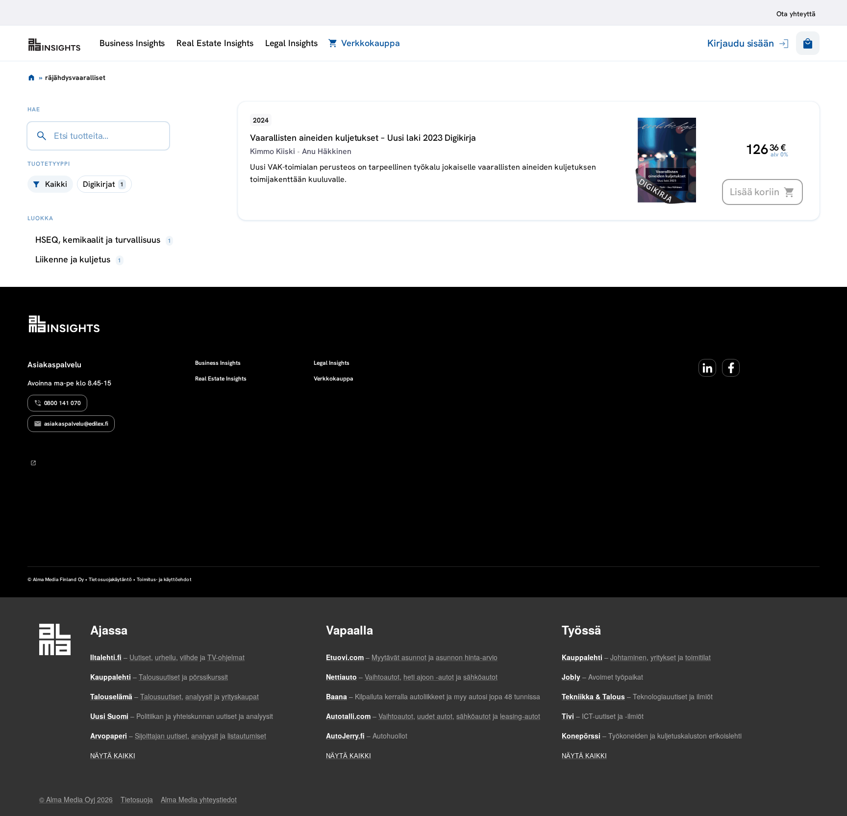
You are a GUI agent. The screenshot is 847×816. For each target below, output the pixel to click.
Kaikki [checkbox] (56, 184)
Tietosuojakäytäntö (110, 579)
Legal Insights (291, 43)
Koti (31, 77)
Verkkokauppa (370, 43)
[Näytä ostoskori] (808, 43)
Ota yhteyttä (796, 13)
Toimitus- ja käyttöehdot (164, 579)
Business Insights (132, 43)
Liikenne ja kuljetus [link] (78, 259)
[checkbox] (104, 184)
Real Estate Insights (214, 43)
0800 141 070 (62, 403)
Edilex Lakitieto (54, 44)
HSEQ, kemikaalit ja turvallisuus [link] (103, 239)
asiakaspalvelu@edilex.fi (76, 424)
